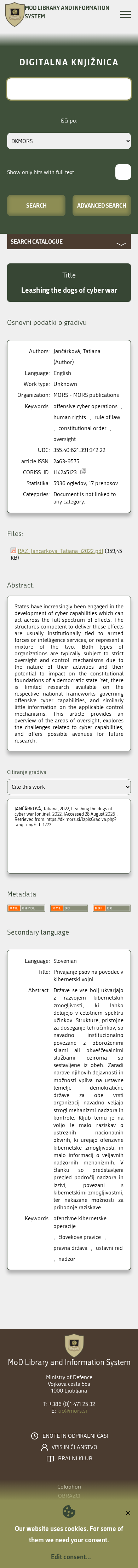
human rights (69, 417)
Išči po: (69, 120)
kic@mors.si (72, 1410)
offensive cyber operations (85, 406)
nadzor (66, 1259)
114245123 (65, 472)
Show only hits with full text (40, 172)
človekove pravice (79, 1237)
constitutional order (82, 428)
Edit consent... (71, 1556)
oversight (64, 439)
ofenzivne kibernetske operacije (80, 1222)
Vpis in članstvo (74, 1447)
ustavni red (109, 1248)
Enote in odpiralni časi (75, 1436)
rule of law (107, 417)
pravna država (70, 1248)
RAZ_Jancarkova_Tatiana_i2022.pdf (60, 551)
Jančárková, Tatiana (76, 351)
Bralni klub (75, 1458)
